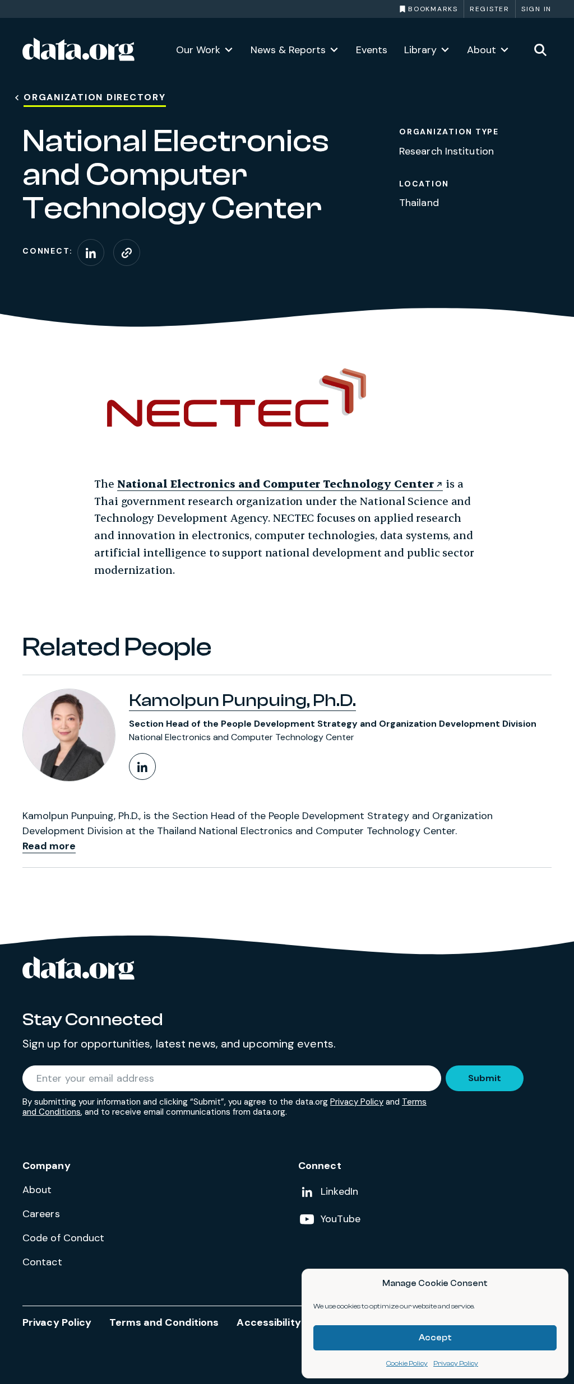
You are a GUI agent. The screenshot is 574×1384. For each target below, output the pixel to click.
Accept (435, 1338)
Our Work (198, 50)
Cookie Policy (407, 1363)
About (481, 50)
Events (371, 50)
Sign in (536, 8)
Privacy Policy (455, 1363)
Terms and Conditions (164, 1322)
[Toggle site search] (540, 49)
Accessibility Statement (297, 1322)
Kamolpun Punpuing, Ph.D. (242, 700)
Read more (49, 846)
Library (420, 50)
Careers (41, 1214)
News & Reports (288, 50)
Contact (42, 1262)
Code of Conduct (63, 1238)
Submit (484, 1078)
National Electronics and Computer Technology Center (275, 483)
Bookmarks (433, 8)
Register (490, 8)
